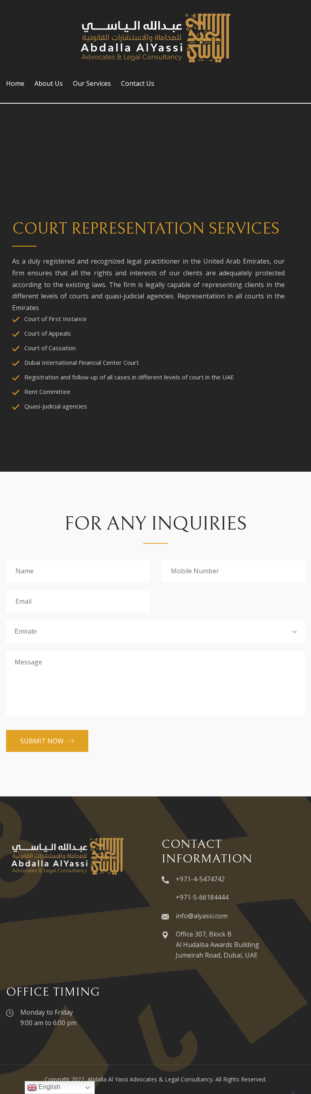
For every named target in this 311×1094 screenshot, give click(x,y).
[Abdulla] (155, 37)
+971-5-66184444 (202, 897)
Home (15, 83)
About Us (48, 83)
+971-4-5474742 (200, 879)
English (48, 1086)
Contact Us (137, 83)
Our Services (92, 83)
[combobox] (155, 632)
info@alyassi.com (202, 915)
